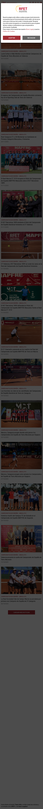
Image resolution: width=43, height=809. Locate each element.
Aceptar (11, 38)
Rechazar (31, 38)
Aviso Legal (29, 29)
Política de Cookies (9, 31)
